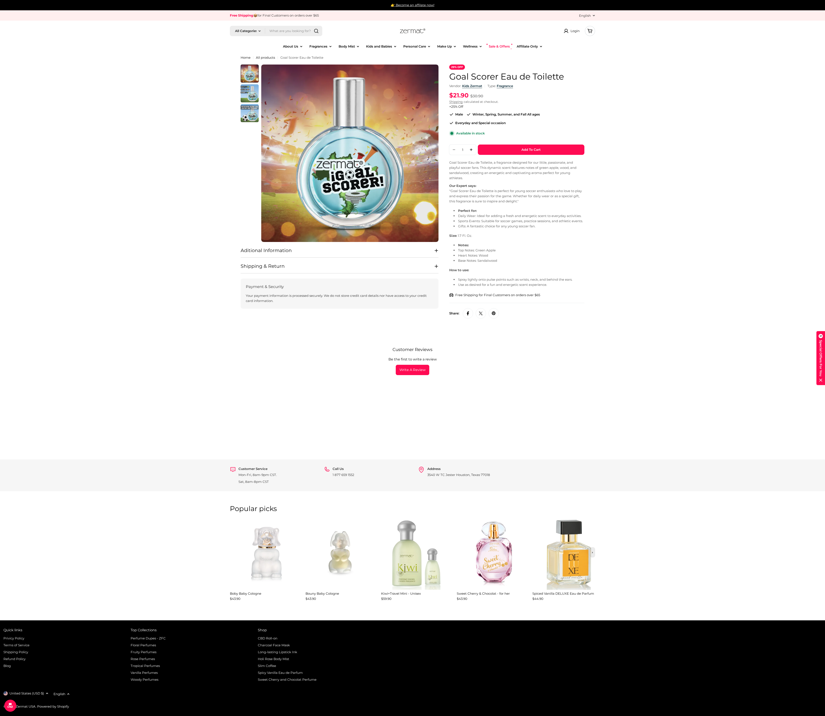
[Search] (316, 31)
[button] (820, 358)
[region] (412, 561)
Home (246, 57)
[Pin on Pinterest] (494, 313)
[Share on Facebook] (468, 313)
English (585, 15)
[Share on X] (481, 313)
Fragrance (505, 86)
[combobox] (276, 31)
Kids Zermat (472, 86)
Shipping (456, 101)
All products (265, 57)
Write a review (412, 370)
